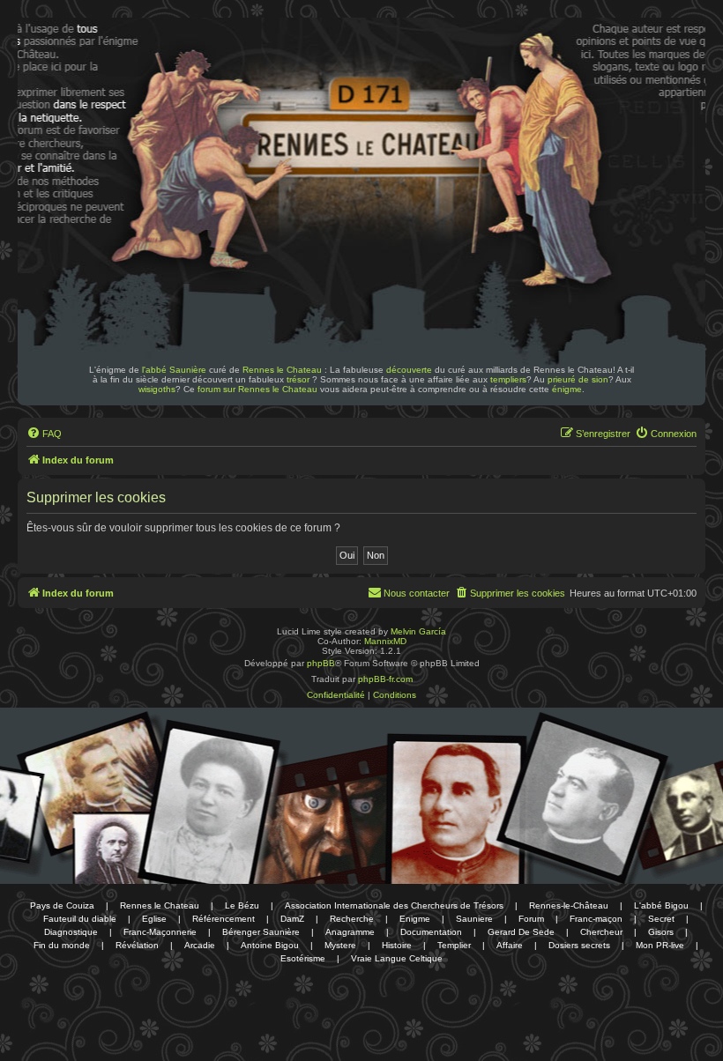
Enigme (414, 919)
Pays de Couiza (62, 905)
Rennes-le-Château (568, 905)
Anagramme (350, 932)
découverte (409, 370)
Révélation (137, 945)
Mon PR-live (660, 945)
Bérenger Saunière (261, 932)
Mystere (340, 945)
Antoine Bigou (270, 945)
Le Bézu (242, 905)
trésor (298, 379)
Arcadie (199, 945)
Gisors (661, 932)
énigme (567, 389)
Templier (454, 945)
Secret (661, 919)
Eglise (154, 919)
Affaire (509, 945)
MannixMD (385, 641)
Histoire (397, 945)
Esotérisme (302, 958)
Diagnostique (71, 932)
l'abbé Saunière (174, 370)
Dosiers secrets (579, 945)
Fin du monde (62, 945)
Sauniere (474, 919)
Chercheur (601, 932)
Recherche (352, 919)
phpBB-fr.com (385, 679)
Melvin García (418, 631)
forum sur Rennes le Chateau (257, 389)
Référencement (223, 919)
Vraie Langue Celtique (397, 958)
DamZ (292, 919)
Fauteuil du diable (79, 919)
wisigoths (156, 389)
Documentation (431, 932)
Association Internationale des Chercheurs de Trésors (394, 905)
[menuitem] (44, 433)
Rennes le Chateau (282, 370)
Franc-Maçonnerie (160, 932)
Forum (531, 919)
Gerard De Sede (521, 932)
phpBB (321, 663)
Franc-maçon (596, 919)
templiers (508, 379)
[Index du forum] (139, 69)
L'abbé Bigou (661, 905)
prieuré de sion (578, 379)
